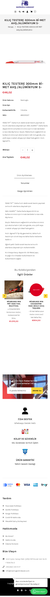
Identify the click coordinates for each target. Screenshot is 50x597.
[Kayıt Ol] (28, 12)
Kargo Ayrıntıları (25, 191)
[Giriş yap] (23, 12)
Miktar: (6, 150)
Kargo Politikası (12, 514)
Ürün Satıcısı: (8, 100)
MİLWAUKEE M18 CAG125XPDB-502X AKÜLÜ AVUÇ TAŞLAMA (36, 304)
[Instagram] (30, 590)
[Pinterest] (22, 590)
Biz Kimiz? (9, 536)
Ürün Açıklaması (24, 175)
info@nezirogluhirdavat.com (17, 571)
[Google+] (26, 590)
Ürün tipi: (6, 105)
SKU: (5, 115)
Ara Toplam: (8, 157)
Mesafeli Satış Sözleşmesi (16, 521)
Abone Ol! (37, 391)
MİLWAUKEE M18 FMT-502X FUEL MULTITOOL (14, 303)
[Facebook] (18, 590)
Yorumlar (25, 183)
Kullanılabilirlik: (9, 110)
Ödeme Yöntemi (11, 544)
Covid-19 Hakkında (13, 517)
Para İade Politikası (13, 506)
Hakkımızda (10, 540)
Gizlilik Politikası (12, 510)
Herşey (10, 27)
